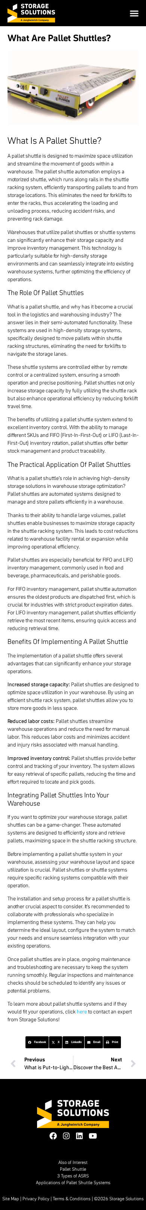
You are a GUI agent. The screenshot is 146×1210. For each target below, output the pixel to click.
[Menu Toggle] (134, 13)
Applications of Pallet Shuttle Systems (73, 1182)
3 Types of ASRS (73, 1176)
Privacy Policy (35, 1198)
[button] (37, 1042)
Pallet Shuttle (73, 1169)
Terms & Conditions (72, 1198)
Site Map (10, 1198)
